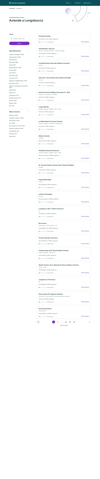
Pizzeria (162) (13, 100)
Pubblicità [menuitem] (77, 3)
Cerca (19, 43)
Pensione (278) (13, 75)
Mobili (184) (12, 90)
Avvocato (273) (13, 78)
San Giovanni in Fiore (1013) (17, 126)
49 (70, 322)
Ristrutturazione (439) (15, 67)
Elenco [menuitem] (68, 3)
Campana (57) (13, 133)
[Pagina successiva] (89, 321)
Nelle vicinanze (14, 112)
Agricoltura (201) (14, 83)
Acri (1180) (12, 123)
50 (74, 322)
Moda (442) (12, 65)
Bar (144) (11, 106)
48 (66, 322)
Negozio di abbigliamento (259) (18, 80)
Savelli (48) (12, 136)
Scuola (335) (12, 70)
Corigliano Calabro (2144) (16, 118)
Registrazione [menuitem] (87, 3)
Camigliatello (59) (14, 131)
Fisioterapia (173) (14, 95)
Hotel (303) (12, 73)
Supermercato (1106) (15, 57)
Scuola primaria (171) (15, 98)
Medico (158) (12, 103)
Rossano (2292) (13, 115)
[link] (64, 38)
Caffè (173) (12, 92)
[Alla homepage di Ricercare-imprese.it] (17, 3)
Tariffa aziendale (85, 41)
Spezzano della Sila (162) (16, 128)
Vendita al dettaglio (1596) (16, 54)
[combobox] (19, 39)
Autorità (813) (13, 59)
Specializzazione (15, 51)
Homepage (12, 8)
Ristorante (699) (13, 62)
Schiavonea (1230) (14, 120)
